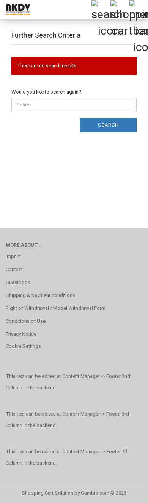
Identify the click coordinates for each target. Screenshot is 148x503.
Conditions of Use (26, 321)
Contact (14, 269)
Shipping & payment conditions (40, 295)
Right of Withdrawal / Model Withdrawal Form (55, 308)
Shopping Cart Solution (47, 493)
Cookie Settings (23, 346)
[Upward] (127, 491)
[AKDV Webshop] (15, 9)
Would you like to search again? (46, 92)
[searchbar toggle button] (100, 9)
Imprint (13, 256)
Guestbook (18, 282)
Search (108, 125)
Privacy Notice (21, 334)
